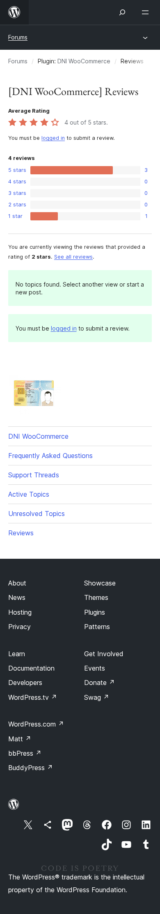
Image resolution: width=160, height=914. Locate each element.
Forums (17, 37)
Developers (25, 682)
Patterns (97, 626)
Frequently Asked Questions (50, 455)
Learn (16, 654)
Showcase (100, 583)
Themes (96, 597)
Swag (96, 697)
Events (94, 668)
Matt (19, 739)
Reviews (21, 533)
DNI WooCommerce (83, 61)
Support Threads (33, 475)
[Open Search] (122, 12)
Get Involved (103, 654)
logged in (53, 138)
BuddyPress (30, 768)
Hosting (20, 612)
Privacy (19, 626)
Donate (99, 682)
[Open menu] (147, 12)
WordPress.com (36, 724)
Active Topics (28, 494)
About (17, 583)
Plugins (94, 612)
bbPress (24, 753)
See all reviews (73, 257)
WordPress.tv (32, 697)
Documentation (31, 668)
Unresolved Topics (36, 513)
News (16, 597)
